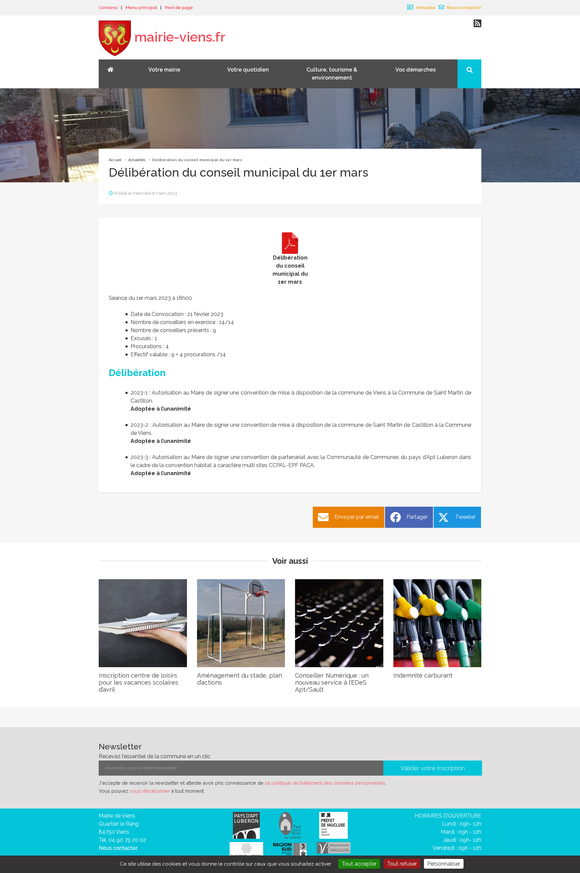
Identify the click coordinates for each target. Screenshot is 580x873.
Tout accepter (359, 864)
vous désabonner (150, 791)
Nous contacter (463, 7)
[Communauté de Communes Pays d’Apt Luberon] (246, 825)
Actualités (136, 160)
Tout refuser (402, 864)
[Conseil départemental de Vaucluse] (333, 847)
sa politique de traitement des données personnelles (325, 783)
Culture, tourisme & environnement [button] (331, 73)
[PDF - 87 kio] (290, 243)
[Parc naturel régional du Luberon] (290, 825)
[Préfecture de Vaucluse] (333, 825)
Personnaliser (443, 864)
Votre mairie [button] (164, 69)
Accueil (115, 160)
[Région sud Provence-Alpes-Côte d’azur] (290, 850)
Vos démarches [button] (415, 69)
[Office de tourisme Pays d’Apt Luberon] (246, 851)
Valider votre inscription (432, 768)
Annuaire (425, 7)
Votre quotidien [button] (248, 69)
